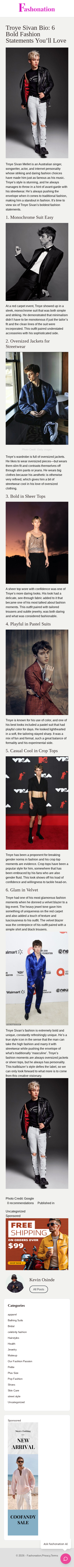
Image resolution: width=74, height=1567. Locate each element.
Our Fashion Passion (20, 1361)
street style (14, 1396)
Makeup (12, 1355)
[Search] (67, 8)
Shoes (11, 1384)
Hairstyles (13, 1337)
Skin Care (13, 1390)
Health (11, 1343)
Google (29, 1198)
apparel (12, 1314)
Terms (54, 1555)
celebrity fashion (17, 1331)
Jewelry (12, 1349)
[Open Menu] (6, 8)
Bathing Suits (15, 1320)
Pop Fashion (15, 1378)
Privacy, (46, 1555)
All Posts (38, 1289)
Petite (11, 1367)
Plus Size (13, 1372)
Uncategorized (15, 1211)
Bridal (11, 1326)
